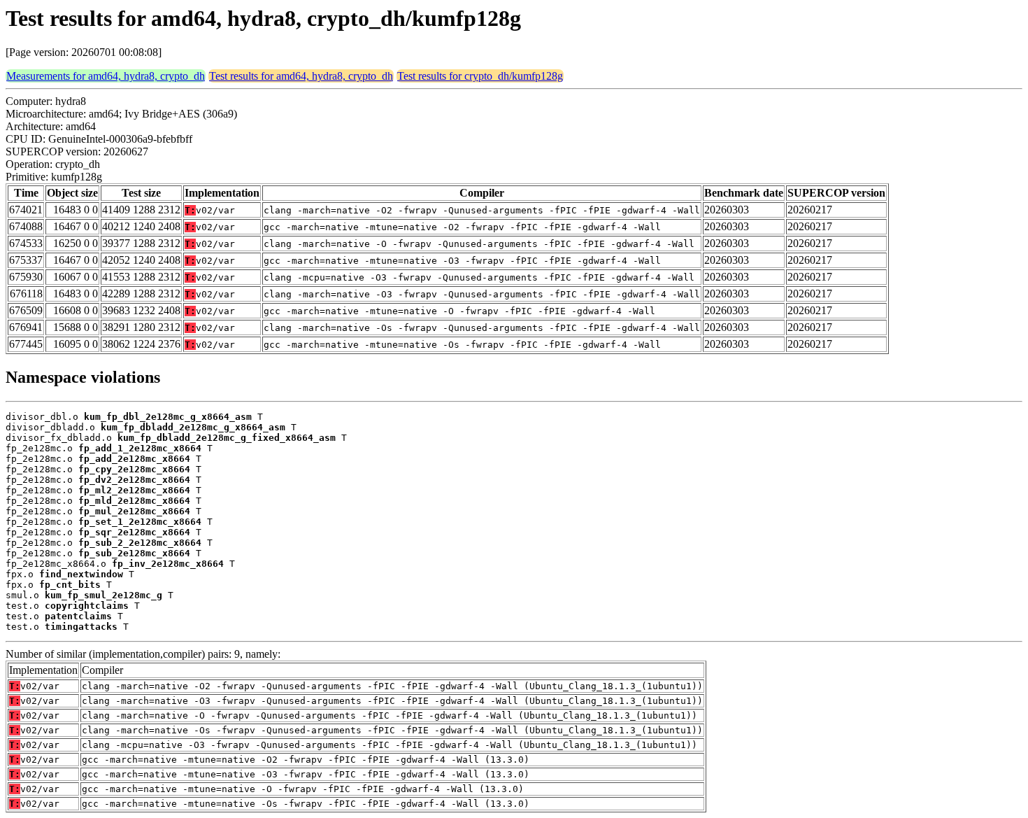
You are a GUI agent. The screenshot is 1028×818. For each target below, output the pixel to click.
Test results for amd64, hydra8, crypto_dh (301, 76)
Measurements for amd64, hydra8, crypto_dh (105, 76)
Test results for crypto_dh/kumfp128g (480, 76)
